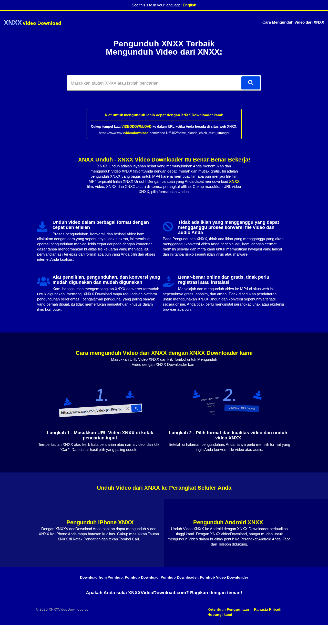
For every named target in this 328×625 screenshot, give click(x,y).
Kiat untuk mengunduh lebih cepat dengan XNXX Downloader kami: (164, 115)
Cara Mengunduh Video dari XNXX (293, 22)
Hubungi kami (220, 614)
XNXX (234, 181)
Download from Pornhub (101, 577)
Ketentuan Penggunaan (228, 609)
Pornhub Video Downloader (224, 577)
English (189, 5)
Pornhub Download (142, 577)
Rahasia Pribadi (267, 609)
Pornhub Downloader (179, 577)
